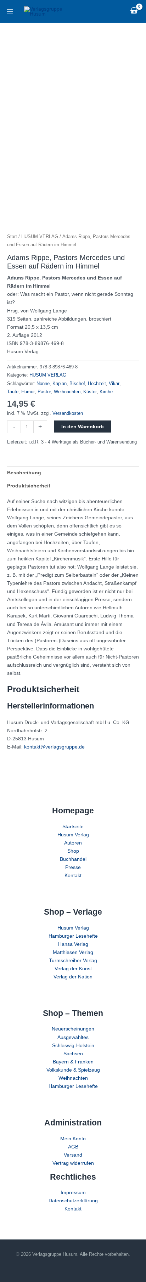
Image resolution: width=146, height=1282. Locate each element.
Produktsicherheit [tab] (28, 485)
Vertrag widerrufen (73, 1163)
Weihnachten (67, 391)
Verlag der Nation (73, 976)
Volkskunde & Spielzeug (73, 1070)
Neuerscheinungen (73, 1029)
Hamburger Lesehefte (73, 936)
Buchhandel (73, 859)
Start (12, 236)
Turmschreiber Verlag (73, 960)
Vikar (114, 383)
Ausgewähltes (73, 1037)
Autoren (73, 843)
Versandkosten (67, 413)
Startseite (73, 826)
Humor (28, 391)
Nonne (43, 383)
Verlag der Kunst (73, 968)
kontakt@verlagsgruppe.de (54, 747)
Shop (73, 851)
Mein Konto (73, 1138)
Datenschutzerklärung (73, 1200)
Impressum (73, 1192)
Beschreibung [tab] (24, 472)
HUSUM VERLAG (39, 236)
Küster (90, 391)
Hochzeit (97, 383)
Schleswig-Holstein (73, 1045)
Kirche (106, 391)
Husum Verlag (73, 834)
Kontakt (73, 875)
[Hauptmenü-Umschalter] (10, 11)
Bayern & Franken (73, 1061)
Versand (73, 1155)
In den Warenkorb (82, 426)
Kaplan (59, 383)
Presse (73, 867)
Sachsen (73, 1053)
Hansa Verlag (73, 944)
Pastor (44, 391)
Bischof (77, 383)
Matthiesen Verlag (73, 952)
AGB (73, 1147)
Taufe (12, 391)
